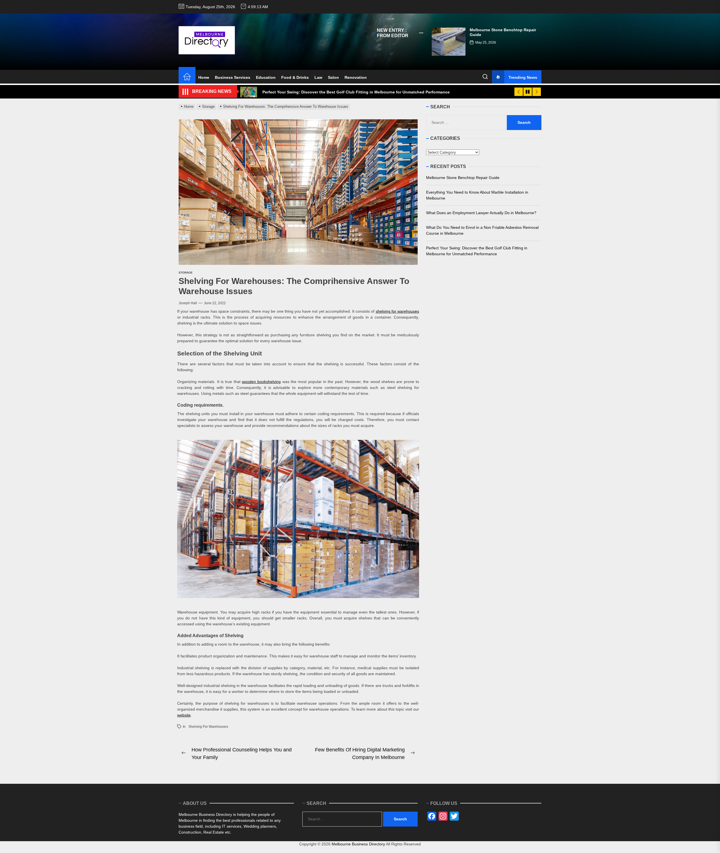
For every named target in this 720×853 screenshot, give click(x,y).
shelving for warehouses (397, 311)
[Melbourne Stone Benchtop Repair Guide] (448, 42)
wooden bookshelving (261, 381)
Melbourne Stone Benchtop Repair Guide (463, 177)
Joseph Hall (188, 303)
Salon (333, 77)
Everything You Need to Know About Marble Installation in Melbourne (477, 195)
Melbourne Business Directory (358, 844)
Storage (186, 272)
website (184, 715)
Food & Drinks (295, 77)
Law (318, 77)
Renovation (356, 77)
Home (203, 77)
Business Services (232, 77)
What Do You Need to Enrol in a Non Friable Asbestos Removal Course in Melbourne (482, 230)
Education (266, 77)
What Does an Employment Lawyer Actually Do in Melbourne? (481, 213)
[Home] (187, 77)
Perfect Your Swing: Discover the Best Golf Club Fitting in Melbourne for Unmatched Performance (476, 251)
